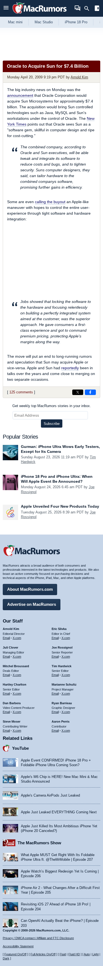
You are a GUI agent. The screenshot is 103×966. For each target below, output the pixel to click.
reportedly (70, 368)
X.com (17, 638)
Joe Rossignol (62, 647)
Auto (87, 954)
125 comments (21, 392)
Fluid (63, 954)
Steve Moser (11, 721)
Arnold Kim (79, 77)
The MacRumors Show (39, 842)
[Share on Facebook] (90, 392)
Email (6, 638)
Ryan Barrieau (62, 703)
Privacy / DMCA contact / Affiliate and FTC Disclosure (38, 938)
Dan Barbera (12, 703)
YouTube (20, 748)
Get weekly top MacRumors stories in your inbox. (51, 406)
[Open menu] (6, 8)
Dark (6, 958)
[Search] (88, 8)
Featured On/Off (15, 954)
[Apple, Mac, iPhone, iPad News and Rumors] (39, 14)
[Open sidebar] (97, 9)
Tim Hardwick (61, 666)
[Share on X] (77, 392)
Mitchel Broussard (16, 666)
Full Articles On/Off (42, 954)
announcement (20, 95)
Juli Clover (10, 647)
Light (95, 954)
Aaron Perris (60, 721)
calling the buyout (50, 202)
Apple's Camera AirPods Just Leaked (50, 795)
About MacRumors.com (30, 589)
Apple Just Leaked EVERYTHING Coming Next (59, 812)
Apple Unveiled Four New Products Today (60, 506)
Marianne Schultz (64, 684)
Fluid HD (74, 954)
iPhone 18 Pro (76, 22)
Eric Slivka (59, 628)
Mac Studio (44, 22)
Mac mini (15, 22)
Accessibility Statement (18, 946)
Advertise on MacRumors (31, 604)
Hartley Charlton (14, 684)
